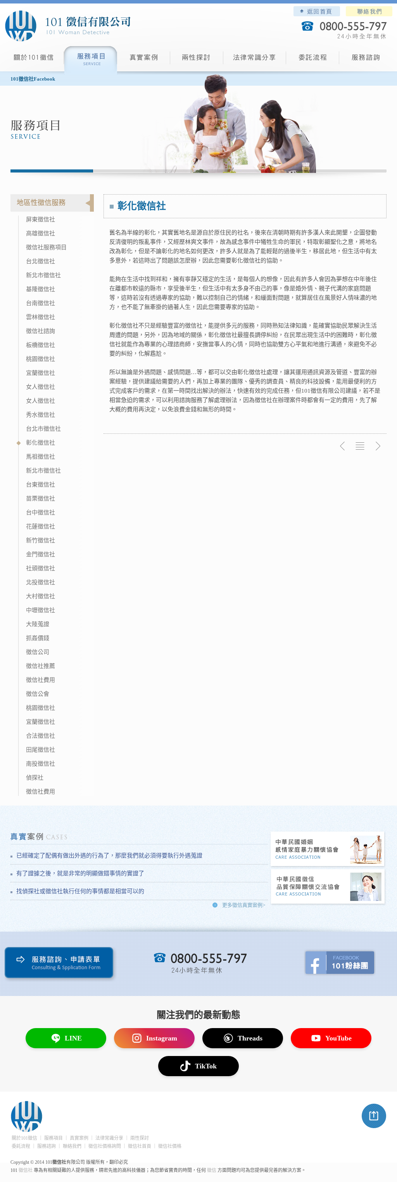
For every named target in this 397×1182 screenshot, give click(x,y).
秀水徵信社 (40, 415)
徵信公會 (37, 694)
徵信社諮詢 (40, 331)
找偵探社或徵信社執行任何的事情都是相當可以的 (80, 891)
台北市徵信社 (43, 429)
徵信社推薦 (40, 666)
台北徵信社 (40, 261)
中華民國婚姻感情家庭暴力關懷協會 (328, 849)
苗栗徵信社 (40, 498)
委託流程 (312, 60)
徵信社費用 (40, 680)
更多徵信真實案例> (243, 905)
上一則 (342, 446)
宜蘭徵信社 (40, 373)
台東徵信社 (40, 484)
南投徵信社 (40, 764)
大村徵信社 (40, 596)
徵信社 (26, 1170)
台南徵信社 (40, 303)
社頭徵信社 (40, 568)
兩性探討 (196, 60)
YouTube (338, 1038)
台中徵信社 (40, 512)
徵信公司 (37, 652)
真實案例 (143, 60)
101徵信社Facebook (32, 79)
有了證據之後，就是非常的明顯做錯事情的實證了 (80, 873)
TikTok (206, 1066)
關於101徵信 (24, 1138)
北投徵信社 (40, 582)
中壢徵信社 (40, 610)
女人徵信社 (40, 387)
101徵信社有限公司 (67, 26)
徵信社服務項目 (46, 247)
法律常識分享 (254, 60)
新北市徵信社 (43, 275)
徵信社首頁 (139, 1146)
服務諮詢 (365, 60)
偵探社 (34, 778)
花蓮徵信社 (40, 526)
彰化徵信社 (40, 443)
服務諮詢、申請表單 (61, 964)
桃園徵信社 (40, 359)
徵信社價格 (169, 1146)
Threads (250, 1038)
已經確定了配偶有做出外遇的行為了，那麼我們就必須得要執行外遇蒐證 (109, 855)
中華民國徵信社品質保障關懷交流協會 (328, 887)
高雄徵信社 (40, 233)
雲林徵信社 (40, 317)
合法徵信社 (40, 736)
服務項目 (90, 60)
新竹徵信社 (40, 540)
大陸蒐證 (37, 624)
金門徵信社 (40, 554)
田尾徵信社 (40, 750)
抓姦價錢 (37, 638)
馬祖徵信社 (40, 457)
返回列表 (360, 446)
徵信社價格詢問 (104, 1146)
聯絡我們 (369, 11)
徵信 (211, 1170)
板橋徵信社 (40, 345)
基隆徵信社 (40, 289)
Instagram (161, 1038)
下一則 (377, 446)
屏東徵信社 (40, 219)
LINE (73, 1038)
